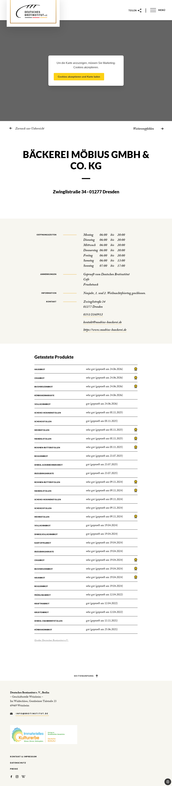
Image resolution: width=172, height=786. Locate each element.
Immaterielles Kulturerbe (43, 734)
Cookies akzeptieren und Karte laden (79, 76)
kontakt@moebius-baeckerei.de (102, 322)
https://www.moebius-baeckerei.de (104, 330)
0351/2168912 (93, 315)
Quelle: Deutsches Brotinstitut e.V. (51, 641)
